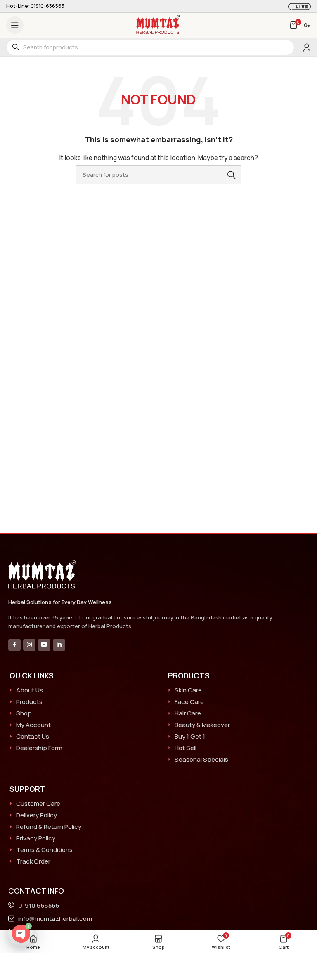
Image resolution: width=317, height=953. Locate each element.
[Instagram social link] (29, 645)
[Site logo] (158, 24)
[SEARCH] (231, 174)
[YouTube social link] (44, 645)
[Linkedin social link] (59, 645)
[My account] (306, 47)
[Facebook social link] (14, 645)
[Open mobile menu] (15, 25)
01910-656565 (47, 5)
